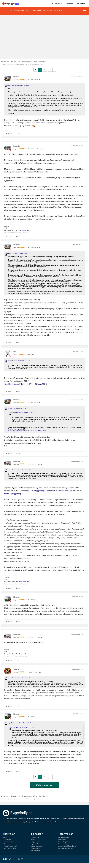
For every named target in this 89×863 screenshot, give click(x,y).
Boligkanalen (35, 842)
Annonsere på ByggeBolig (67, 846)
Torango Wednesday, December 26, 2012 (18, 723)
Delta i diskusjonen (44, 785)
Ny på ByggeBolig (64, 842)
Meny (82, 3)
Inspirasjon (58, 10)
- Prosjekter (7, 840)
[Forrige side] (50, 70)
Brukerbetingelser (64, 844)
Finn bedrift (37, 10)
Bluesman (16, 76)
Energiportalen (36, 850)
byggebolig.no (27, 822)
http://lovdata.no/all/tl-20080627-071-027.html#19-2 (25, 384)
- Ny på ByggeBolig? (10, 846)
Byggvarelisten (36, 848)
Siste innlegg (19, 10)
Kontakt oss (62, 840)
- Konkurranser (8, 842)
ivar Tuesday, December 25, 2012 (15, 408)
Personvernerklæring (65, 848)
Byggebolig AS (16, 859)
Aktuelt (9, 10)
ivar (14, 352)
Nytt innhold (47, 10)
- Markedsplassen (9, 844)
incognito (16, 146)
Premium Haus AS (25, 230)
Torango (16, 669)
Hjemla (33, 840)
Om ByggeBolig (63, 837)
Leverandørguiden (37, 846)
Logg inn (69, 3)
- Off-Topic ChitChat (10, 848)
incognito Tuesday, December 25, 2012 (17, 85)
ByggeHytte (35, 844)
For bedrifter (57, 3)
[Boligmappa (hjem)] (10, 3)
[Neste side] (54, 70)
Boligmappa (35, 837)
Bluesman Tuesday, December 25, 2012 (17, 360)
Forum (28, 10)
